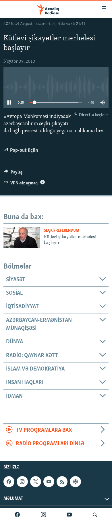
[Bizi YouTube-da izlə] (69, 515)
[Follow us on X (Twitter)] (35, 481)
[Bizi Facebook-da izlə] (17, 515)
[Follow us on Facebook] (8, 481)
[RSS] (62, 481)
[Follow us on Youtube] (48, 481)
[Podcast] (75, 481)
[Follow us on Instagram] (22, 481)
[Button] (13, 173)
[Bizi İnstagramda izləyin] (43, 515)
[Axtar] (95, 515)
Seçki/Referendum (61, 231)
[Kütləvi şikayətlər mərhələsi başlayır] (21, 237)
